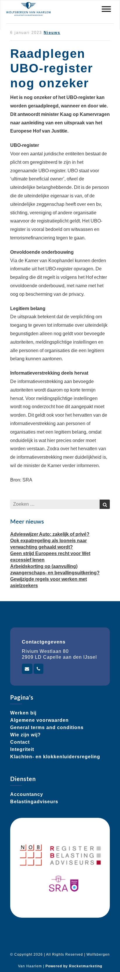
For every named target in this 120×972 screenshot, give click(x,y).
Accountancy (26, 794)
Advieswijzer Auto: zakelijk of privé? (49, 534)
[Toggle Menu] (106, 9)
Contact (20, 742)
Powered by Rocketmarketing (73, 966)
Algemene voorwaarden (39, 720)
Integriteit (22, 749)
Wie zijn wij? (25, 734)
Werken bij (23, 712)
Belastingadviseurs (34, 801)
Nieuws (52, 32)
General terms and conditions (47, 727)
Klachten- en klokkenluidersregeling (55, 756)
